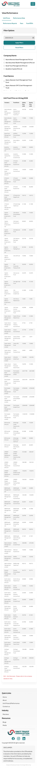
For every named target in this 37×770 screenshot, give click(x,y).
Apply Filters (19, 43)
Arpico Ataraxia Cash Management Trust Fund (19, 81)
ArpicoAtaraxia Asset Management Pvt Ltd (19, 60)
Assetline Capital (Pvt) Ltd (14, 69)
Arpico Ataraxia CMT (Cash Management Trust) (19, 87)
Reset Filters (19, 48)
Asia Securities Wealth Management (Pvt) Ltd (20, 63)
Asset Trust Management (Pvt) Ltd (16, 66)
